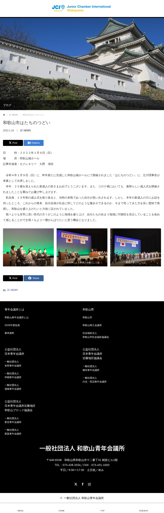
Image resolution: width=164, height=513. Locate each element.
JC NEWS (25, 130)
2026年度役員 (12, 325)
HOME (62, 511)
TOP (102, 511)
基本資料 (9, 333)
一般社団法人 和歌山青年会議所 (82, 448)
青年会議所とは (14, 309)
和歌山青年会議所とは (17, 317)
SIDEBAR (143, 511)
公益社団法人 (14, 351)
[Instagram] (89, 484)
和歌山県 (88, 309)
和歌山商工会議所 (92, 325)
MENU (20, 511)
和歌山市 (87, 317)
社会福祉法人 (96, 335)
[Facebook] (82, 484)
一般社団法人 (13, 363)
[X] (75, 484)
